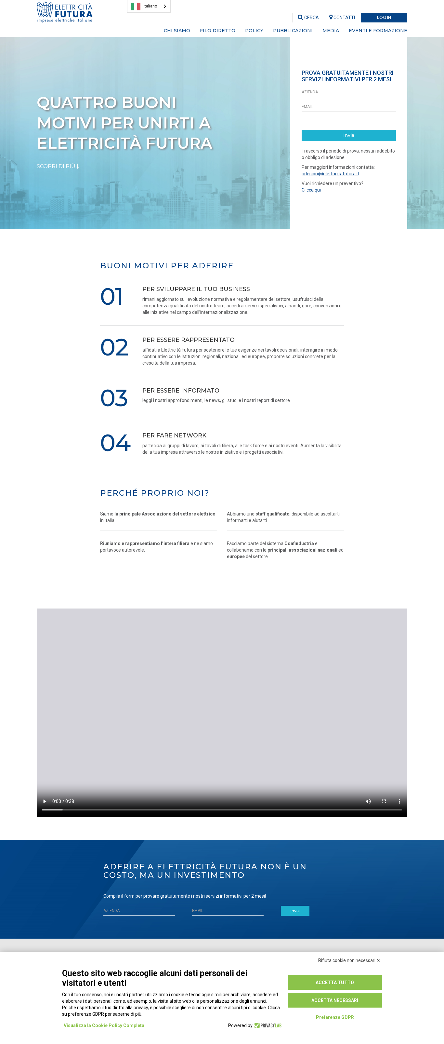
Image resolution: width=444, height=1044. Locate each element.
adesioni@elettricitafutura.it (330, 173)
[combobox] (149, 6)
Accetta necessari (334, 1000)
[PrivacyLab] (267, 1025)
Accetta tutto (335, 982)
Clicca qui (311, 190)
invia (348, 135)
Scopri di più (57, 166)
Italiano (150, 6)
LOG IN (384, 17)
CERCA (311, 17)
